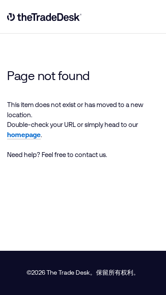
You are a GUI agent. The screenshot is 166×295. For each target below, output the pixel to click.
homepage (24, 134)
